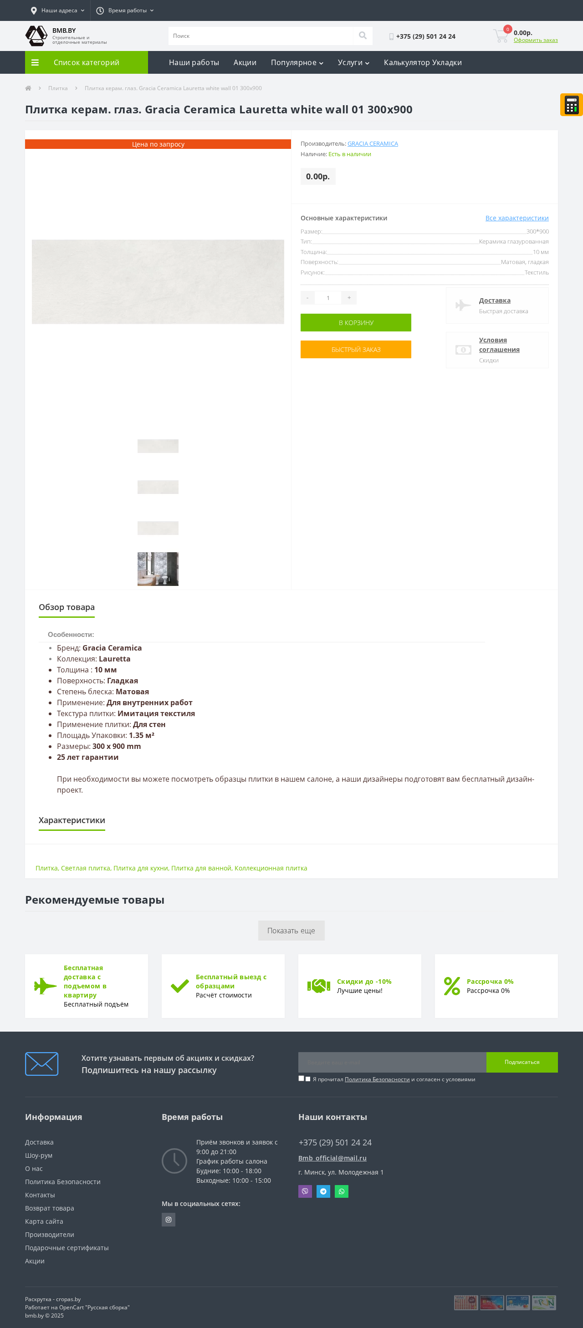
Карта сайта (44, 1221)
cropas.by (68, 1299)
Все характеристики (517, 218)
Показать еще (291, 931)
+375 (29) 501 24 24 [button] (335, 1142)
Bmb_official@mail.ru (332, 1158)
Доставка (495, 300)
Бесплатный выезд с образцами (231, 981)
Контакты (40, 1195)
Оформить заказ (536, 40)
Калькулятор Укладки (423, 62)
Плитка (58, 88)
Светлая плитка (85, 868)
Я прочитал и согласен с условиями (394, 1079)
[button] (57, 10)
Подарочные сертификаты (67, 1247)
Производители (49, 1234)
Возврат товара (49, 1208)
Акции (245, 62)
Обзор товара (67, 606)
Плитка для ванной (201, 868)
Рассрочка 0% (490, 981)
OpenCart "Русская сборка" (94, 1307)
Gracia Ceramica (373, 143)
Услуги (350, 62)
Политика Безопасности (377, 1079)
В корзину (329, 322)
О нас (34, 1168)
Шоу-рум (38, 1155)
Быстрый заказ (329, 349)
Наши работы (194, 62)
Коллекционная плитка (271, 868)
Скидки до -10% (364, 981)
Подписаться (522, 1062)
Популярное (294, 62)
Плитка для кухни (140, 868)
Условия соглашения (499, 345)
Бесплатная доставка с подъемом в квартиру (85, 981)
